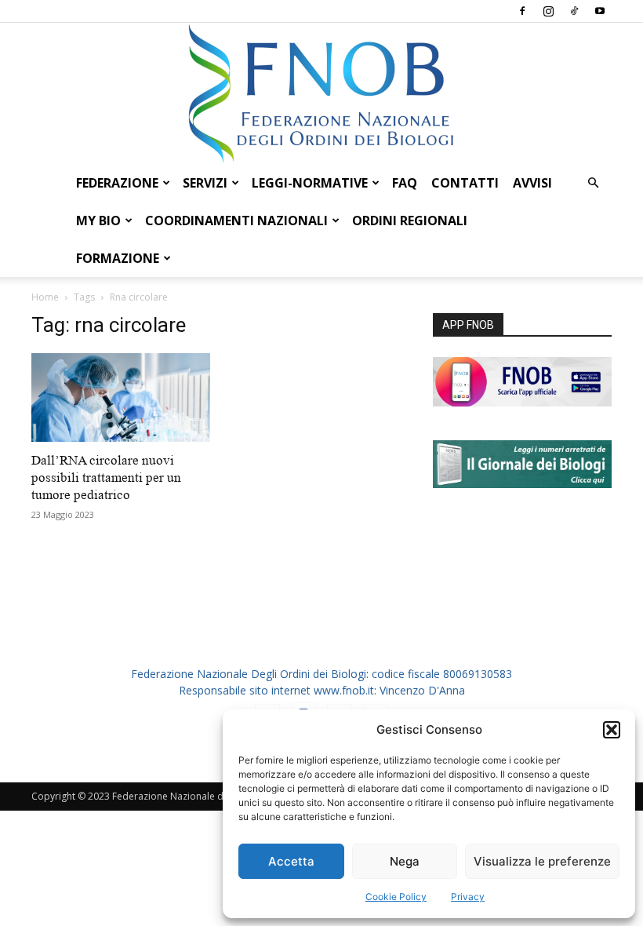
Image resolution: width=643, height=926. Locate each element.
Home (45, 297)
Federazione (117, 182)
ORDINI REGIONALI (409, 220)
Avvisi (532, 182)
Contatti (465, 182)
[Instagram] (548, 11)
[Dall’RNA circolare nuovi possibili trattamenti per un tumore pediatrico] (120, 397)
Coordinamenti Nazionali (236, 220)
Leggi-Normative (310, 182)
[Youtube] (600, 11)
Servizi (205, 182)
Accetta (291, 861)
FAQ (404, 182)
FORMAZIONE (117, 258)
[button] (611, 730)
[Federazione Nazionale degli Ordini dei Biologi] (321, 93)
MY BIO (98, 220)
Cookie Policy (396, 896)
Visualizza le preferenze (542, 861)
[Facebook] (522, 11)
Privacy (468, 896)
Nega (405, 861)
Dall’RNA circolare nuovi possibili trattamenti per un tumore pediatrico (106, 477)
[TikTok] (574, 11)
